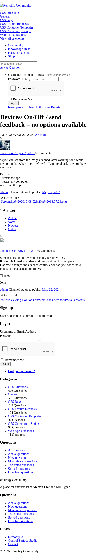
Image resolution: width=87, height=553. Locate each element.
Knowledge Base (19, 49)
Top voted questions (21, 465)
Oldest (12, 229)
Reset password (18, 107)
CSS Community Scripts (15, 31)
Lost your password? (21, 371)
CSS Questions (9, 12)
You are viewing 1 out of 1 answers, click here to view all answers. (42, 300)
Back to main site (19, 52)
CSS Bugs (6, 20)
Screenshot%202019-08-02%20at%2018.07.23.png (34, 201)
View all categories (12, 38)
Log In (5, 363)
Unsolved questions (20, 472)
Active (12, 218)
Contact (13, 544)
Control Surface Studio (22, 540)
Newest (13, 225)
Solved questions (19, 468)
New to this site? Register (45, 107)
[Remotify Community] (15, 5)
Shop (11, 56)
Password (14, 79)
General (5, 16)
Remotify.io (15, 537)
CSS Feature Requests (14, 23)
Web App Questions (13, 34)
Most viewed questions (22, 461)
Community (15, 45)
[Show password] (39, 340)
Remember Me (22, 99)
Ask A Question (10, 67)
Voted (12, 222)
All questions (16, 450)
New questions (17, 457)
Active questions (18, 454)
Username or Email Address (26, 74)
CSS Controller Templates (16, 27)
